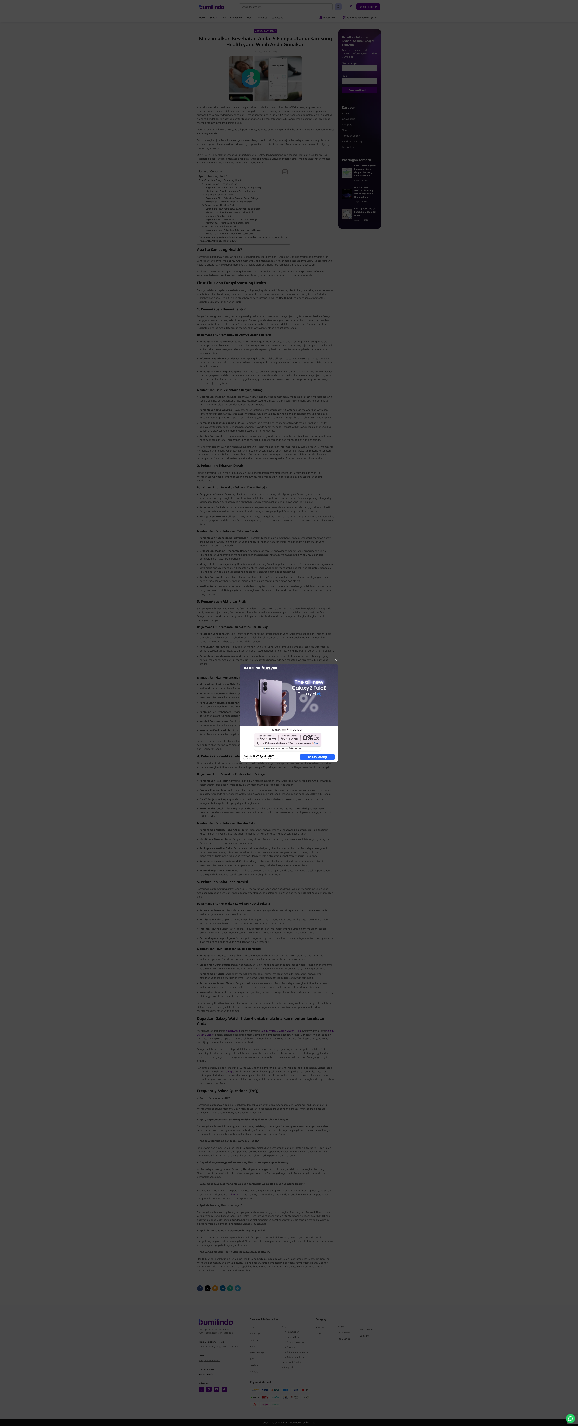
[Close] (336, 660)
